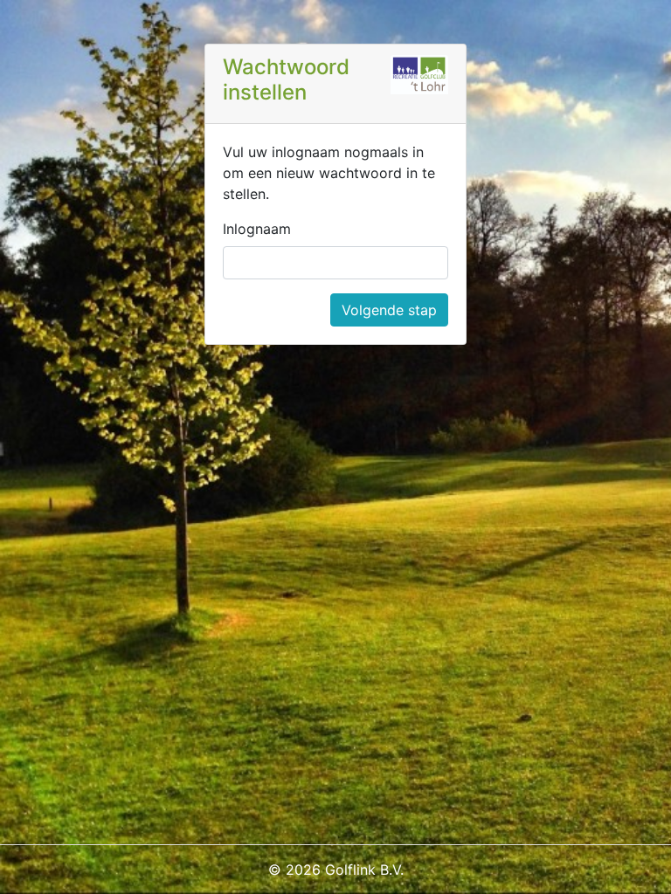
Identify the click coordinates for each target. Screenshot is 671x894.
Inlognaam (257, 228)
